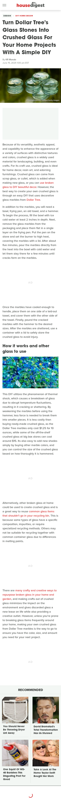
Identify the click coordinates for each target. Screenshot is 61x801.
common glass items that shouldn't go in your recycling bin (28, 513)
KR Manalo (11, 59)
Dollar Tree (33, 200)
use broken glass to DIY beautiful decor (28, 185)
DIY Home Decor (24, 15)
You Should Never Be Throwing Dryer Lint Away (14, 729)
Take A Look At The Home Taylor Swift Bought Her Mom (45, 773)
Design (7, 15)
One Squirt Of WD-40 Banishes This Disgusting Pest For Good (14, 774)
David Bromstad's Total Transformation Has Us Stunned (46, 730)
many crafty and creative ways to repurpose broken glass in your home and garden (30, 594)
